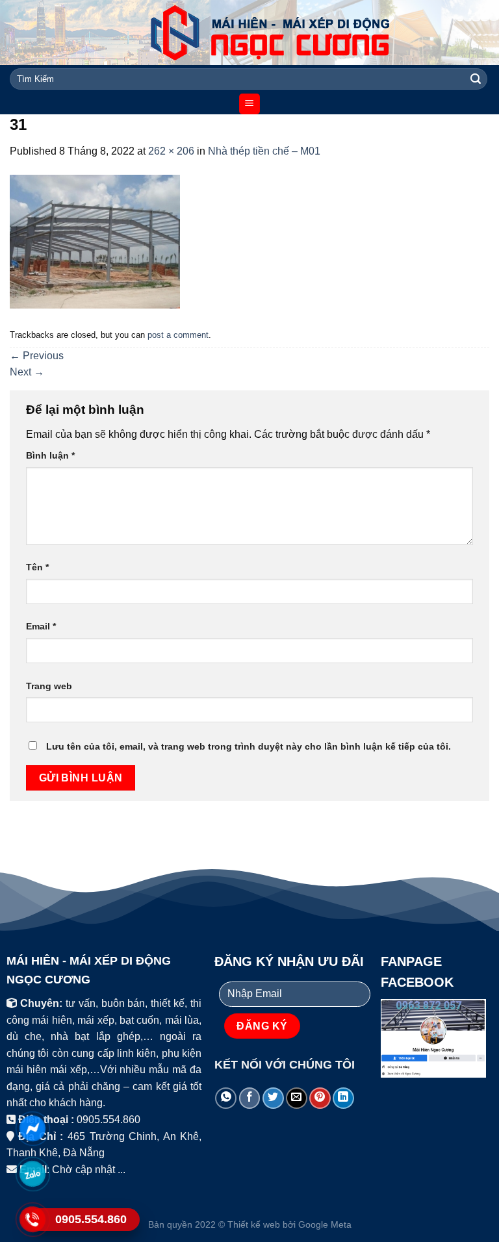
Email (41, 626)
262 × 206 (171, 151)
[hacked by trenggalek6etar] (249, 32)
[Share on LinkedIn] (343, 1098)
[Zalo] (33, 1173)
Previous (37, 355)
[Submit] (476, 79)
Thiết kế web (253, 1224)
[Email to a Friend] (296, 1098)
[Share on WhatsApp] (226, 1098)
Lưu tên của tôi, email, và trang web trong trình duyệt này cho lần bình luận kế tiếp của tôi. (248, 746)
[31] (95, 240)
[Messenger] (33, 1128)
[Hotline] (33, 1219)
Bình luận (50, 455)
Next (27, 371)
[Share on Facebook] (250, 1098)
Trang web (49, 686)
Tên (37, 567)
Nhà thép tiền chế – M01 (264, 151)
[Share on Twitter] (273, 1098)
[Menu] (250, 104)
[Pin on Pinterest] (320, 1098)
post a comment (178, 335)
